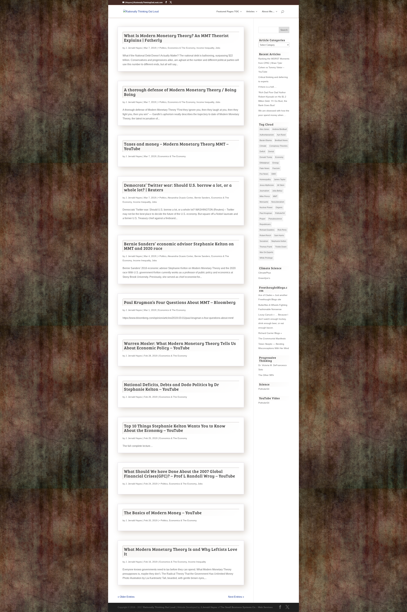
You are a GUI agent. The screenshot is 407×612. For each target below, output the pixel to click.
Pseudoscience (275, 219)
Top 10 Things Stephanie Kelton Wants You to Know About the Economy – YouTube (174, 428)
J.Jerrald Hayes (208, 607)
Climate (263, 146)
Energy (275, 163)
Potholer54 (280, 213)
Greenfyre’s (264, 278)
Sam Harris (279, 235)
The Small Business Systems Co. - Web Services (246, 607)
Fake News (264, 168)
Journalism (264, 191)
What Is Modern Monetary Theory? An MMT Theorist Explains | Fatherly (176, 38)
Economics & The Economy (181, 48)
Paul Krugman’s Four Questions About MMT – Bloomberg (180, 302)
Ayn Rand (281, 135)
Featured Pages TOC (228, 11)
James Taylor (279, 179)
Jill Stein (280, 185)
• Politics (162, 48)
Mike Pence (265, 196)
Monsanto (264, 202)
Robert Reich (265, 235)
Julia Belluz (277, 191)
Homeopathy (265, 179)
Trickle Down (280, 247)
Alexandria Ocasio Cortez (180, 197)
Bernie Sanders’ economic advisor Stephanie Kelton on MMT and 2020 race (179, 246)
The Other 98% (266, 375)
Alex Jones (264, 129)
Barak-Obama (266, 140)
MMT (275, 196)
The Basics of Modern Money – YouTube (163, 512)
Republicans (265, 224)
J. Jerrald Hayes (134, 48)
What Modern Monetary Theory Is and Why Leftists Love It (180, 551)
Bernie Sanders (202, 197)
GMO (273, 174)
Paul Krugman (266, 213)
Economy (279, 157)
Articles (250, 11)
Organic (279, 207)
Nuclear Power (266, 207)
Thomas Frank (266, 247)
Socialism (264, 241)
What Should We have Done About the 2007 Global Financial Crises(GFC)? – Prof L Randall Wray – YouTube (179, 473)
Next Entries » (236, 596)
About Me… (268, 11)
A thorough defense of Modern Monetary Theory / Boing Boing (180, 92)
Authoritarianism (267, 135)
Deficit (262, 151)
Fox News (264, 174)
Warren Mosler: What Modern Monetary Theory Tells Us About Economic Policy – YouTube (180, 345)
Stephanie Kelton (278, 241)
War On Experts (266, 252)
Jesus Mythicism (267, 185)
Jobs (217, 48)
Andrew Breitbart (279, 129)
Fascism (276, 168)
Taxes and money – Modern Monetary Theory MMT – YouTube (176, 146)
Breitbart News (281, 140)
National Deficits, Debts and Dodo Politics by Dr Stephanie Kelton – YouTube (171, 387)
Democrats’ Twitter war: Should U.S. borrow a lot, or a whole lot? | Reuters (178, 187)
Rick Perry (282, 230)
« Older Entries (126, 596)
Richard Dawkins (267, 230)
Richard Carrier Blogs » (270, 333)
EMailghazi (264, 163)
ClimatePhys (264, 272)
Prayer (262, 219)
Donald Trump (266, 157)
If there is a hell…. (267, 87)
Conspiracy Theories (278, 146)
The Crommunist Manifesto (272, 338)
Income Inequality (205, 48)
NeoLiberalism (277, 202)
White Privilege (266, 258)
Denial (271, 151)
